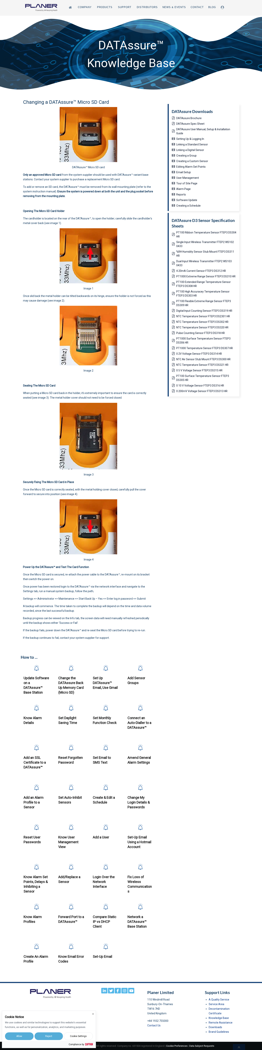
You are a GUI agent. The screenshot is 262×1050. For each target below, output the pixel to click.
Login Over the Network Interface (104, 881)
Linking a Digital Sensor (190, 150)
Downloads (215, 1027)
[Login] (223, 7)
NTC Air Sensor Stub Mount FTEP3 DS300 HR (203, 359)
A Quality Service (219, 999)
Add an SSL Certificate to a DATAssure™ (35, 762)
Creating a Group (186, 155)
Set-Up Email (102, 956)
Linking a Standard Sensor (192, 144)
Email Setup (183, 172)
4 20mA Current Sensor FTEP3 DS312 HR (201, 270)
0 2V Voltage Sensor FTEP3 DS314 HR (199, 353)
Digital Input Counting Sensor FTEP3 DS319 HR (204, 310)
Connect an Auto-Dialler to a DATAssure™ (139, 722)
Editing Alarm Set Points (191, 166)
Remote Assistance (220, 1022)
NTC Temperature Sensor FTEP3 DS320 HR (202, 327)
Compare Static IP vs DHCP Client (104, 921)
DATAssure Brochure (189, 118)
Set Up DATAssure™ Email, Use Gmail (105, 683)
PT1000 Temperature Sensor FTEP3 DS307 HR (204, 348)
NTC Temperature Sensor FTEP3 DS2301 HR (203, 316)
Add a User (101, 837)
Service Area (216, 1004)
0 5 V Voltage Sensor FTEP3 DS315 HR (199, 370)
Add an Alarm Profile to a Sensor (34, 802)
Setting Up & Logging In (190, 138)
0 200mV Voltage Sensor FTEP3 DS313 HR (201, 391)
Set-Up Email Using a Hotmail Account (139, 842)
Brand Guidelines (219, 1031)
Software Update (186, 200)
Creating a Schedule (188, 205)
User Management (187, 177)
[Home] (71, 7)
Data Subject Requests (201, 1045)
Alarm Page (183, 188)
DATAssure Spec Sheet (190, 123)
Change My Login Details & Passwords (139, 802)
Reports (181, 194)
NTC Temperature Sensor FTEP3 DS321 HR (202, 364)
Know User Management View (68, 842)
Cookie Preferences (177, 1045)
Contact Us (154, 1025)
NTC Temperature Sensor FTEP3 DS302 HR (202, 321)
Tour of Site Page (186, 183)
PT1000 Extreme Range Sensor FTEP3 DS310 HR (206, 276)
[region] (131, 54)
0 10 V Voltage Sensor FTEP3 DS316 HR (200, 385)
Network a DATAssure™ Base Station (137, 921)
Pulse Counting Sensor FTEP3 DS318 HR (200, 333)
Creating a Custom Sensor (192, 161)
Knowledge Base (219, 1018)
